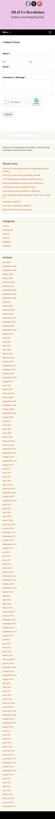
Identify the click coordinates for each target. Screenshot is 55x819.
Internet (6, 238)
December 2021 (9, 365)
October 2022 (8, 326)
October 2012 (8, 766)
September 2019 (10, 461)
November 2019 (9, 453)
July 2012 (6, 778)
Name (6, 53)
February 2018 (9, 524)
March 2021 (8, 389)
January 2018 (8, 528)
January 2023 (8, 314)
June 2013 (7, 735)
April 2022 (7, 349)
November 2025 (9, 266)
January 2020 (8, 445)
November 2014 (9, 667)
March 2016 (8, 608)
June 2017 (7, 556)
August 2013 (8, 727)
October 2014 (8, 671)
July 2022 (6, 337)
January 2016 (8, 615)
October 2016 (8, 584)
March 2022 (8, 353)
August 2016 (8, 592)
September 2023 (10, 298)
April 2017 (7, 564)
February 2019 (9, 488)
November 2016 (9, 580)
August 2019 (8, 465)
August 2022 (8, 334)
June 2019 (7, 472)
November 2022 (9, 322)
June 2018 (7, 508)
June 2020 (7, 425)
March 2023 (8, 306)
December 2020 (9, 401)
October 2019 (8, 457)
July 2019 (6, 469)
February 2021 (9, 393)
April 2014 (7, 695)
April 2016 (7, 604)
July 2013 (6, 731)
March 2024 (8, 278)
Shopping (7, 242)
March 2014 (8, 699)
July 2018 (6, 504)
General (6, 234)
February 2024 (9, 282)
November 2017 (9, 536)
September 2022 (10, 330)
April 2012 (7, 790)
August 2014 (8, 679)
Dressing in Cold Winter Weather (17, 205)
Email (6, 66)
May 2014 (7, 691)
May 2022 (7, 345)
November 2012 (9, 762)
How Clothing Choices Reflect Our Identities (21, 191)
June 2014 (7, 687)
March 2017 (8, 568)
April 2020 (7, 433)
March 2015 (8, 655)
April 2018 (7, 516)
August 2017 (8, 548)
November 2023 (9, 294)
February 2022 (9, 357)
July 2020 (6, 421)
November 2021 (9, 369)
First (4, 62)
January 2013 (8, 754)
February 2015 (9, 659)
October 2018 (8, 496)
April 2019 (7, 480)
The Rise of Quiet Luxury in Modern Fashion (21, 175)
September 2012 (10, 770)
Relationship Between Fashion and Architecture (23, 183)
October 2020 (8, 409)
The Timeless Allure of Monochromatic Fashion (23, 179)
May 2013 (7, 739)
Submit (8, 114)
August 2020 (8, 417)
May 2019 (7, 476)
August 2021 (8, 381)
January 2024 (8, 286)
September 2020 (10, 413)
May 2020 (7, 429)
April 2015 (7, 651)
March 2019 (8, 484)
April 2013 (7, 743)
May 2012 (7, 786)
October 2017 (8, 540)
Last (30, 62)
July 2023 (6, 302)
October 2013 (8, 719)
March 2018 (8, 520)
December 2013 (9, 711)
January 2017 (8, 572)
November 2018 (9, 492)
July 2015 (6, 639)
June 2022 (7, 341)
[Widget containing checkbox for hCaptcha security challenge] (22, 102)
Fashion (6, 226)
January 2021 (8, 397)
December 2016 (9, 576)
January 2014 (8, 707)
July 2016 (6, 596)
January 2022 (8, 361)
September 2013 (10, 723)
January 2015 (8, 663)
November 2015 (9, 623)
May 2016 (7, 600)
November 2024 (9, 270)
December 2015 (9, 619)
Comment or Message (14, 77)
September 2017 (10, 544)
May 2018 (7, 512)
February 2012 (9, 798)
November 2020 (9, 405)
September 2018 (10, 500)
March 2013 (8, 746)
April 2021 (7, 385)
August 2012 (8, 774)
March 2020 (8, 437)
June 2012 (7, 782)
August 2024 (8, 274)
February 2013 (9, 750)
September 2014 (10, 675)
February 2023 (9, 310)
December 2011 (9, 806)
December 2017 (9, 532)
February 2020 (9, 441)
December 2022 (9, 318)
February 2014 (9, 703)
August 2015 (8, 635)
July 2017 (6, 552)
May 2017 (7, 560)
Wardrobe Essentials (11, 201)
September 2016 (10, 588)
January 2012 (8, 802)
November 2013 (9, 715)
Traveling (6, 246)
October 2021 (8, 373)
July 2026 (6, 262)
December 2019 (9, 449)
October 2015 (8, 627)
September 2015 (10, 631)
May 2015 (7, 647)
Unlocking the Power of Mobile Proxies (19, 187)
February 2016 (9, 611)
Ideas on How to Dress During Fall (17, 209)
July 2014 (6, 683)
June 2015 (7, 643)
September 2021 (10, 377)
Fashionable (8, 230)
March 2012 (8, 794)
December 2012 (9, 758)
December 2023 (9, 290)
